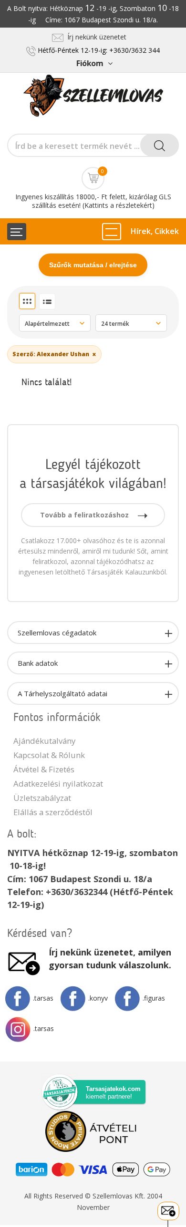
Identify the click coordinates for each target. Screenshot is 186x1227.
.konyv (98, 998)
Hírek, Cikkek (155, 231)
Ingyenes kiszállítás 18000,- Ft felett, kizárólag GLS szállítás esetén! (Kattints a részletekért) (93, 201)
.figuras (154, 998)
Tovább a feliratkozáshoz (85, 514)
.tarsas (43, 998)
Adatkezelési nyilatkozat (58, 783)
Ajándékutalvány (44, 740)
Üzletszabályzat (42, 797)
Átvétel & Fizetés (43, 769)
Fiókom (89, 63)
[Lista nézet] (47, 301)
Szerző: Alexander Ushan (54, 354)
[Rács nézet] (27, 301)
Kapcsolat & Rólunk (49, 755)
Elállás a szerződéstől (53, 812)
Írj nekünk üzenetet (94, 36)
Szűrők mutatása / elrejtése (93, 265)
